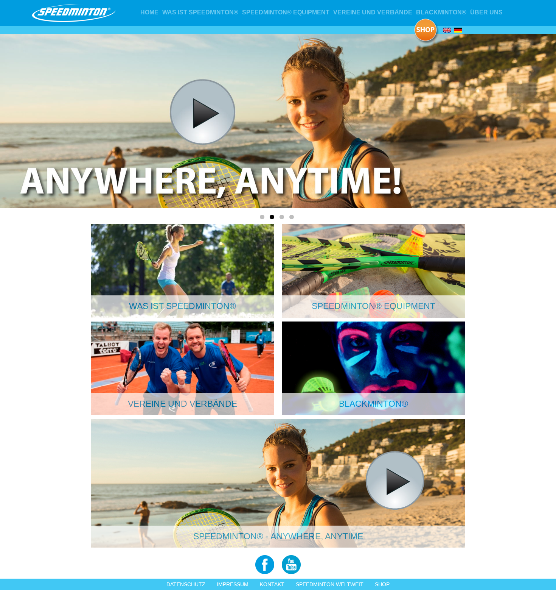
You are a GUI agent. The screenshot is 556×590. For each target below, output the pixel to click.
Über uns (486, 12)
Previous (69, 119)
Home (149, 12)
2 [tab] (273, 218)
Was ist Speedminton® (200, 12)
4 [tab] (293, 218)
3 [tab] (283, 218)
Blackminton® (441, 12)
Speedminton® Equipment (285, 12)
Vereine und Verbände (372, 12)
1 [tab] (263, 218)
